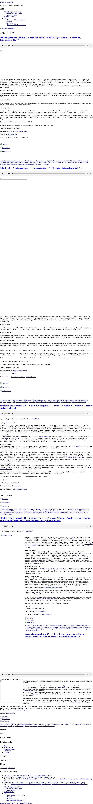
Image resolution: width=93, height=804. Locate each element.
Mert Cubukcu (35, 694)
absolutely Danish (9, 16)
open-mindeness (47, 629)
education (83, 509)
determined (73, 161)
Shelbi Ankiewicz (31, 377)
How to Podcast (11, 15)
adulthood (55, 400)
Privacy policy (11, 23)
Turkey (37, 164)
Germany (22, 162)
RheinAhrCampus (76, 162)
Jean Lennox (76, 702)
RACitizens (27, 512)
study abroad (33, 726)
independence (17, 402)
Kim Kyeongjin (37, 162)
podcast (41, 161)
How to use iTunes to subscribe (16, 20)
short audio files (78, 446)
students (27, 726)
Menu (2, 8)
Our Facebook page (9, 749)
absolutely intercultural (49, 161)
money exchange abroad (7, 512)
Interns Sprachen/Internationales (9, 161)
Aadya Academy (8, 775)
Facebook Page (57, 473)
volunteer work (70, 537)
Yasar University (78, 512)
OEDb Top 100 (8, 747)
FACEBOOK (35, 419)
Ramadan (60, 629)
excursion (29, 511)
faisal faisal (10, 162)
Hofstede (88, 724)
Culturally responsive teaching (12, 12)
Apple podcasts (6, 151)
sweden (40, 726)
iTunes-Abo (5, 506)
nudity (16, 512)
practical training (19, 726)
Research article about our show (16, 25)
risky (84, 162)
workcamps (28, 630)
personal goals (57, 162)
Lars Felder (21, 377)
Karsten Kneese (10, 713)
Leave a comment (44, 164)
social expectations (28, 164)
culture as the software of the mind (75, 724)
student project (64, 512)
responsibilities (55, 402)
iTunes (5, 746)
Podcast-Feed (6, 148)
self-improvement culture (15, 164)
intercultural (28, 162)
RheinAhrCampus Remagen (51, 512)
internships (11, 726)
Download (5, 144)
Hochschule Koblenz (39, 511)
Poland (69, 162)
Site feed (6, 752)
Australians (58, 509)
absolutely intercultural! (6, 2)
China (63, 161)
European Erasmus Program (75, 457)
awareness (43, 724)
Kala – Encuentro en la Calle (80, 557)
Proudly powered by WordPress (23, 803)
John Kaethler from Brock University (52, 568)
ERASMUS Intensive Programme (16, 511)
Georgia (16, 162)
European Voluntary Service (54, 587)
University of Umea (28, 690)
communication (55, 724)
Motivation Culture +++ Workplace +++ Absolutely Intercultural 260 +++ (34, 777)
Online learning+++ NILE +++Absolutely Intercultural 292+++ (33, 775)
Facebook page (16, 486)
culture (67, 161)
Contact (9, 21)
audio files (52, 509)
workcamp (36, 561)
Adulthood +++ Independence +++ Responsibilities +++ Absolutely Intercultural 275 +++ (41, 168)
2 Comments (34, 630)
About (5, 18)
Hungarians (49, 511)
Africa (86, 625)
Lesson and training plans (14, 13)
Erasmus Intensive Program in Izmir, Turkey (16, 438)
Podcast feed (7, 750)
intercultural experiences (60, 511)
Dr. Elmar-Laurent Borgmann (71, 509)
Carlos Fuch (14, 377)
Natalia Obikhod (12, 134)
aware (58, 161)
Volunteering (83, 629)
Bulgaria (61, 400)
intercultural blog (45, 436)
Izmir (77, 511)
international (71, 511)
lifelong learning (84, 511)
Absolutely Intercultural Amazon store (47, 598)
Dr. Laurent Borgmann (20, 131)
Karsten (2, 724)
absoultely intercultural (77, 625)
